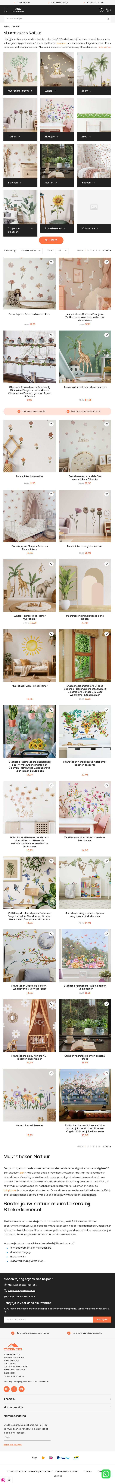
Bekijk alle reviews (13, 1445)
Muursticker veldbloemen (29, 1126)
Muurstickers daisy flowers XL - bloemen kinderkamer (29, 1058)
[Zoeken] (108, 19)
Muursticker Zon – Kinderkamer (30, 686)
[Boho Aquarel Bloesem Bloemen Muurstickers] (29, 516)
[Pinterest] (22, 1389)
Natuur (16, 27)
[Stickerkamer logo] (18, 10)
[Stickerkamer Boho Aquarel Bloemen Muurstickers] (29, 284)
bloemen (61, 43)
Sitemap (58, 1476)
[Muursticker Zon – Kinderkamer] (29, 655)
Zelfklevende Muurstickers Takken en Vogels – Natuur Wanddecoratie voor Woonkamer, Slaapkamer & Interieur (29, 916)
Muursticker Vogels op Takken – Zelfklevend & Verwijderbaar (29, 988)
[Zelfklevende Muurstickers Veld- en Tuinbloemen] (85, 807)
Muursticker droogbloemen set (85, 546)
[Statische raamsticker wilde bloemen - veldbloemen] (85, 955)
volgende (107, 250)
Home (6, 27)
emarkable (45, 1472)
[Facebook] (14, 1389)
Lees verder (105, 47)
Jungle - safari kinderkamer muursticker (30, 618)
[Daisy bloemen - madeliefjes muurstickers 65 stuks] (85, 446)
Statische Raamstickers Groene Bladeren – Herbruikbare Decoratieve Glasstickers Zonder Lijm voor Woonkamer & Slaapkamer (84, 691)
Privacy (100, 1472)
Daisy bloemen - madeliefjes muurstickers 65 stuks (85, 478)
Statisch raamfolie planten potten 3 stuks (85, 1058)
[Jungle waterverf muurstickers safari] (85, 357)
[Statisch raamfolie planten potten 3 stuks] (85, 1025)
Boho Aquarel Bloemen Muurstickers (29, 314)
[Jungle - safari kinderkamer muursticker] (29, 585)
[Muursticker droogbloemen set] (85, 516)
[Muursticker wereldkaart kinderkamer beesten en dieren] (85, 731)
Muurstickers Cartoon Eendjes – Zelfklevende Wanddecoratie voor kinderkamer (85, 317)
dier (22, 1173)
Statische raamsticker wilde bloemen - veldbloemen (85, 988)
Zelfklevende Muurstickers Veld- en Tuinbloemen (85, 839)
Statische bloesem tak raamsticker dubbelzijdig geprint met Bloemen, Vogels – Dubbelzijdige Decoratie (85, 1129)
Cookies (88, 1472)
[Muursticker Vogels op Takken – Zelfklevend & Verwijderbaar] (29, 955)
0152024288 (10, 1373)
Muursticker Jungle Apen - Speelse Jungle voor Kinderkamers (85, 915)
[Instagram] (7, 1389)
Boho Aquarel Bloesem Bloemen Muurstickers (30, 548)
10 (99, 250)
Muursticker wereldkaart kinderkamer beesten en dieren (84, 764)
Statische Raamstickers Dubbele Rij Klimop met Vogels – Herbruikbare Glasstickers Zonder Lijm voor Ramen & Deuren (29, 392)
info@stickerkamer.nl (14, 1376)
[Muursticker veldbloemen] (29, 1095)
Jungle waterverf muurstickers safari (84, 387)
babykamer (10, 1190)
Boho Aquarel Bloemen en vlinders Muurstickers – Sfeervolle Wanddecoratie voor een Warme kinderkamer (29, 842)
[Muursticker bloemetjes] (29, 446)
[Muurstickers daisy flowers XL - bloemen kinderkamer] (29, 1025)
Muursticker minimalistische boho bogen (85, 618)
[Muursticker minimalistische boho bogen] (85, 585)
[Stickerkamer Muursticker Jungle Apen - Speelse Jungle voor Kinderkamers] (85, 883)
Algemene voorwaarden (66, 1472)
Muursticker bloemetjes (29, 476)
